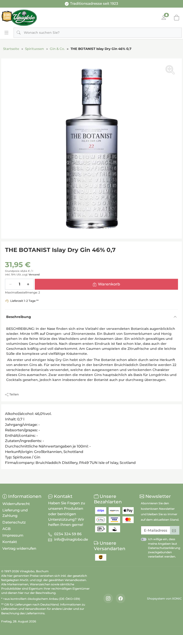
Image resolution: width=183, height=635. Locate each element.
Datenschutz (14, 522)
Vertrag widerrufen (19, 548)
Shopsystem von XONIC (164, 598)
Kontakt (9, 541)
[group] (91, 148)
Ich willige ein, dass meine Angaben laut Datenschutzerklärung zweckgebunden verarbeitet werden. (164, 547)
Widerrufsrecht (16, 503)
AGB (6, 528)
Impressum (12, 535)
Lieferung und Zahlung (15, 513)
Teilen (14, 394)
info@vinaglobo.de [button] (71, 539)
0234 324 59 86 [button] (67, 534)
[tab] (6, 409)
